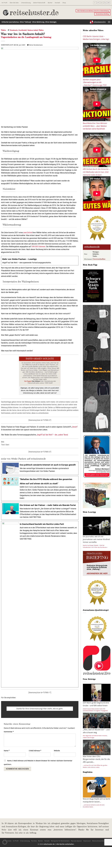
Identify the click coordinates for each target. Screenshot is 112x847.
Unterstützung (26, 3)
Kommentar (9, 732)
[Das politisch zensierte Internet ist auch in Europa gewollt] (39, 468)
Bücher (50, 3)
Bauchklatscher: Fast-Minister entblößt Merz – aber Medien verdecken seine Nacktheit (95, 126)
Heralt (74, 427)
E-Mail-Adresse (35, 751)
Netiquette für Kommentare (60, 841)
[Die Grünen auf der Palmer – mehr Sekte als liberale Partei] (39, 511)
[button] (109, 22)
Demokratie (14, 30)
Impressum (87, 841)
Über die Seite (14, 3)
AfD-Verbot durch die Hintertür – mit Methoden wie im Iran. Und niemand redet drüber (96, 172)
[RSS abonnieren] (105, 2)
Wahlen (3, 30)
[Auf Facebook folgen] (94, 2)
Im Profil (4, 3)
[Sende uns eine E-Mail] (101, 2)
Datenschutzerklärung (99, 841)
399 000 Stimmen (38, 247)
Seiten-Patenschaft (39, 3)
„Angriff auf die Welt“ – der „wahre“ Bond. (52, 435)
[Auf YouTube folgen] (108, 2)
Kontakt (57, 3)
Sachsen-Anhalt (33, 30)
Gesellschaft (22, 30)
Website (57, 751)
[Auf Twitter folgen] (98, 2)
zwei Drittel (27, 232)
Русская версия (76, 841)
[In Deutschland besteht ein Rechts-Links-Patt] (39, 604)
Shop (64, 3)
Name (7, 751)
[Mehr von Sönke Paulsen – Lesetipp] (39, 260)
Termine (34, 841)
